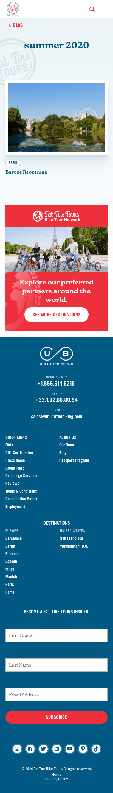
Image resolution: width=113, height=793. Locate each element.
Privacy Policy (56, 778)
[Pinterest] (83, 749)
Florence (12, 554)
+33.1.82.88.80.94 (56, 400)
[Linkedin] (56, 749)
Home (56, 774)
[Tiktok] (96, 749)
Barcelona (13, 538)
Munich (11, 577)
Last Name (56, 653)
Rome (9, 592)
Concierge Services (21, 476)
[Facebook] (30, 749)
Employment (15, 506)
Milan (9, 569)
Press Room (15, 460)
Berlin (10, 546)
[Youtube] (69, 749)
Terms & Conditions (21, 491)
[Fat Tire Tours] (13, 8)
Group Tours (14, 468)
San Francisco (71, 538)
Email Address (56, 682)
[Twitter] (43, 749)
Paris (13, 162)
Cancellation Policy (21, 499)
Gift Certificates (19, 453)
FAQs (9, 445)
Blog (63, 453)
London (11, 561)
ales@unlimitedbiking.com (57, 416)
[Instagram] (17, 749)
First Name (56, 623)
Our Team (66, 445)
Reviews (12, 483)
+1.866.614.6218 (56, 383)
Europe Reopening (26, 172)
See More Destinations (56, 314)
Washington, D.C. (74, 546)
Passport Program (74, 460)
